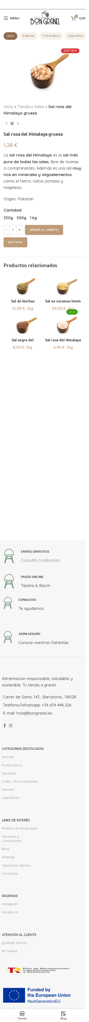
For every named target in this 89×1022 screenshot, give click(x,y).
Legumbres (75, 35)
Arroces (8, 757)
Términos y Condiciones (11, 838)
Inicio (8, 106)
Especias (28, 35)
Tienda (23, 106)
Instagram (10, 904)
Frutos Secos (12, 765)
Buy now (15, 242)
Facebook (10, 912)
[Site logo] (45, 17)
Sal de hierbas (22, 301)
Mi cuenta (9, 951)
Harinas (8, 789)
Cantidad (12, 210)
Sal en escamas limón (63, 301)
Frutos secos (51, 35)
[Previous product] (6, 124)
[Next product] (18, 124)
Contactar (10, 873)
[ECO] (63, 325)
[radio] (8, 217)
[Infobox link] (31, 557)
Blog (5, 849)
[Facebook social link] (5, 725)
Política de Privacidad (19, 828)
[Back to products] (12, 124)
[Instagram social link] (11, 725)
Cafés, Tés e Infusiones (19, 781)
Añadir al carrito (44, 230)
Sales (10, 35)
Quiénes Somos (14, 943)
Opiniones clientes (16, 865)
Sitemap (8, 857)
